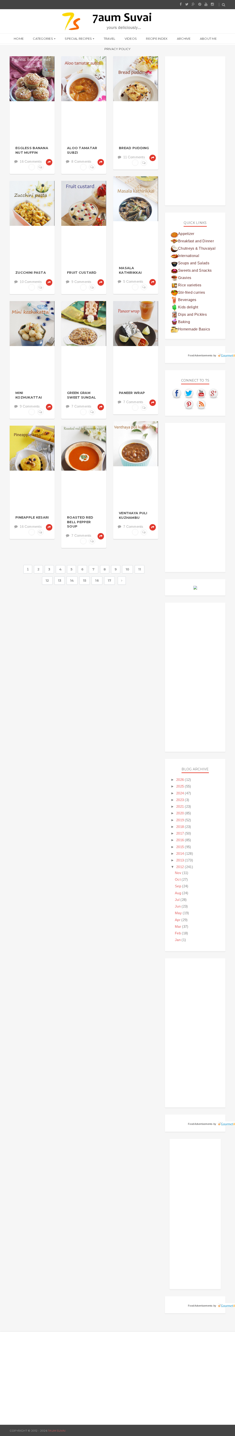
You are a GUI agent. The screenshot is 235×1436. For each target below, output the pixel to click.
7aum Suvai (56, 1430)
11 (139, 569)
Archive (184, 38)
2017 (180, 833)
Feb (178, 933)
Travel (109, 38)
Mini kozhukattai (28, 395)
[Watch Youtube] (201, 393)
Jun (178, 906)
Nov (178, 873)
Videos (131, 38)
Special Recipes (78, 38)
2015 (180, 847)
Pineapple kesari (32, 517)
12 (47, 580)
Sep (178, 886)
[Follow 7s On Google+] (213, 393)
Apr (178, 920)
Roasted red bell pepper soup (80, 521)
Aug (178, 893)
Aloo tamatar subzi (82, 150)
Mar (178, 926)
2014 (180, 853)
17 (110, 580)
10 (127, 569)
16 (97, 580)
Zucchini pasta (30, 273)
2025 (180, 786)
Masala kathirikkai (130, 270)
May (179, 913)
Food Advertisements (200, 355)
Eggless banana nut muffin (31, 150)
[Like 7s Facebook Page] (176, 393)
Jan (178, 940)
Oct (178, 879)
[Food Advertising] (195, 587)
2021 (180, 806)
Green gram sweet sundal (81, 395)
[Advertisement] (195, 131)
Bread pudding (134, 148)
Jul (177, 900)
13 (60, 580)
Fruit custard (82, 273)
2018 (180, 827)
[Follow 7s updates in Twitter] (189, 393)
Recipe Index (157, 38)
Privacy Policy (117, 49)
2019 (180, 820)
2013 (180, 860)
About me (208, 38)
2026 (180, 780)
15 (85, 580)
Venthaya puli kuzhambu (133, 515)
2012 (180, 867)
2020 (180, 813)
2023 (180, 800)
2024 (180, 793)
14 (72, 580)
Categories (43, 38)
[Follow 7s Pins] (189, 404)
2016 (180, 840)
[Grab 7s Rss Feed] (201, 404)
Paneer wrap (132, 393)
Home (19, 38)
